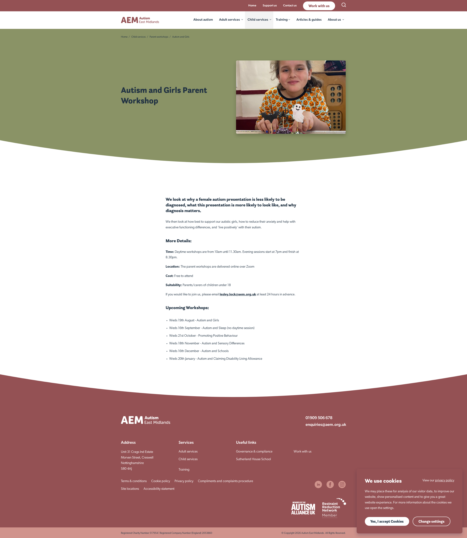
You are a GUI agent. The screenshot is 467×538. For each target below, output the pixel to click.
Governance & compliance (254, 451)
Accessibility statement (159, 489)
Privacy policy (184, 481)
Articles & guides (309, 19)
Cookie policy (160, 481)
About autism (203, 19)
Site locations (130, 489)
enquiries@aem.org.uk (326, 424)
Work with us (319, 5)
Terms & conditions (134, 481)
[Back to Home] (140, 20)
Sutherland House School (253, 459)
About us (334, 19)
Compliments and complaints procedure (225, 481)
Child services (258, 19)
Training (184, 470)
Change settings (431, 521)
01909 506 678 (319, 417)
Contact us (290, 5)
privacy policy (444, 480)
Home (252, 5)
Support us (270, 5)
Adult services (229, 19)
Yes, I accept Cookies (387, 521)
